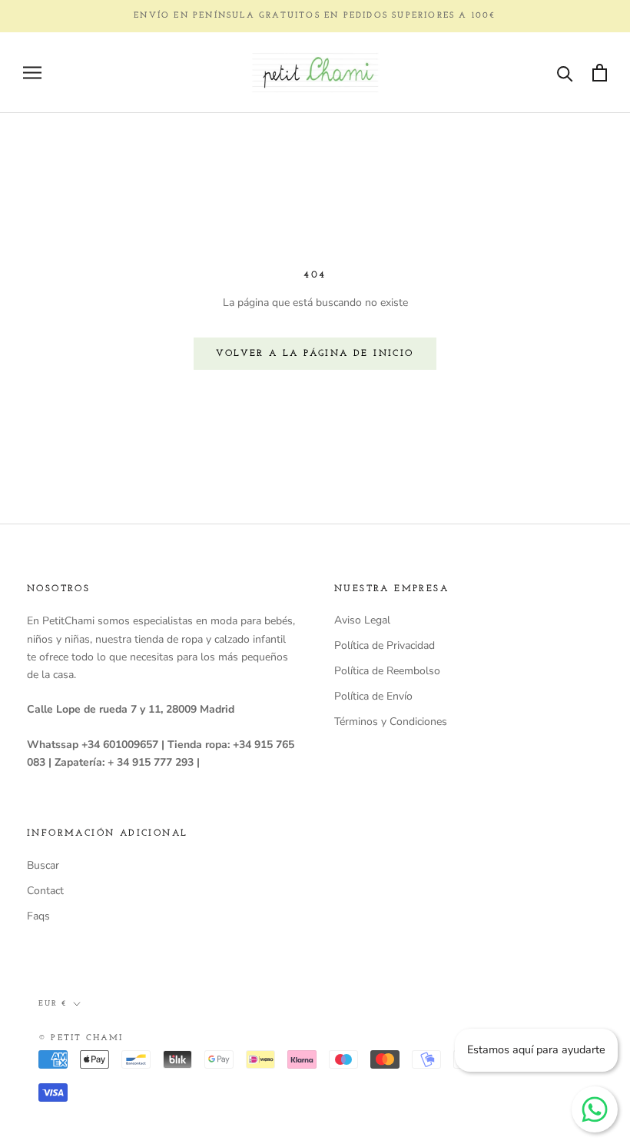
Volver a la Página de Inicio (314, 353)
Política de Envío (373, 696)
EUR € (52, 1003)
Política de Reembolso (387, 670)
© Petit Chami (81, 1038)
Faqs (38, 916)
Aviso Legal (362, 620)
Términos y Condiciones (390, 721)
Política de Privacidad (384, 645)
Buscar (43, 865)
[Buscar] (565, 73)
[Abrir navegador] (32, 72)
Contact (45, 890)
